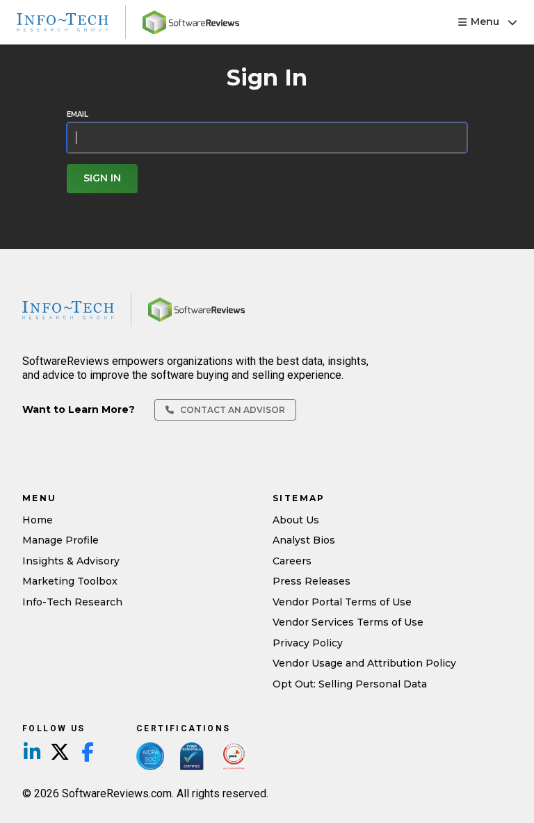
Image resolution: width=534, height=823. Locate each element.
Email (77, 114)
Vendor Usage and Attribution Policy (364, 663)
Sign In (102, 178)
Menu (485, 21)
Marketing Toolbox (70, 581)
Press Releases (311, 581)
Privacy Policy (308, 643)
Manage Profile (60, 540)
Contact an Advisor (231, 410)
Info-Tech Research (72, 602)
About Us (296, 520)
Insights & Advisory (71, 561)
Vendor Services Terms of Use (348, 622)
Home (37, 520)
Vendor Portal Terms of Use (342, 602)
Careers (292, 561)
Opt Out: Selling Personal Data (350, 684)
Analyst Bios (304, 540)
